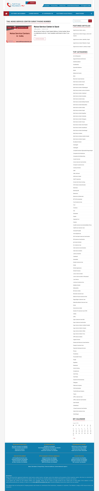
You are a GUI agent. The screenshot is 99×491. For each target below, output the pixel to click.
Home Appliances (77, 233)
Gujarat (10, 27)
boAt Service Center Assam (79, 81)
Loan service (76, 279)
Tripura (74, 394)
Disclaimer (46, 5)
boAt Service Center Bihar (78, 84)
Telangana (75, 382)
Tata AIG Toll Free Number (78, 379)
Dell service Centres (20, 449)
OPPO (74, 316)
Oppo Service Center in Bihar (79, 331)
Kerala (74, 265)
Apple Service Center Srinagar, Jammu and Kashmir (82, 34)
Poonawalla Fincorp (77, 356)
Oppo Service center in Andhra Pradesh (81, 325)
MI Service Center (77, 290)
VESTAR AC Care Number (49, 446)
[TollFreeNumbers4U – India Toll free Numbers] (6, 13)
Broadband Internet (77, 141)
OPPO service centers (77, 336)
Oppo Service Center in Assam (79, 328)
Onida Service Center (20, 450)
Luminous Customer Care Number (20, 447)
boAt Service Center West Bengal (80, 130)
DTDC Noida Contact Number (79, 184)
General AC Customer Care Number (49, 450)
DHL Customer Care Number (79, 462)
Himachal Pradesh (77, 230)
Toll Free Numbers (77, 388)
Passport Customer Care (78, 345)
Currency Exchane (77, 167)
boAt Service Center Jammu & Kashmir (81, 90)
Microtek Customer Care (78, 293)
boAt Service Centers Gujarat (79, 139)
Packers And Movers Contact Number (81, 342)
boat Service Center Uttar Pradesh (80, 124)
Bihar (74, 76)
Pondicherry (75, 353)
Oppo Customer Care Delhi (79, 319)
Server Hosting (76, 368)
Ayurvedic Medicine (77, 67)
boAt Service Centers (77, 133)
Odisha (74, 313)
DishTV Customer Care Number (49, 458)
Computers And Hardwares (79, 153)
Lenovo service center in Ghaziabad (80, 276)
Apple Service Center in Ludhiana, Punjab (82, 46)
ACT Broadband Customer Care (20, 458)
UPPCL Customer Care (78, 396)
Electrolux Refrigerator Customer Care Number (49, 447)
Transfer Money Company (78, 391)
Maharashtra (76, 288)
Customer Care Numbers (18, 13)
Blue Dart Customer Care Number (79, 460)
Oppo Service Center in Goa (79, 333)
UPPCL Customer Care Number (79, 399)
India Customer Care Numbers (79, 247)
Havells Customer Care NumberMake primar (82, 225)
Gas (74, 210)
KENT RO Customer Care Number (49, 462)
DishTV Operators (77, 179)
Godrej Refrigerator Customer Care (49, 460)
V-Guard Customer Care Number (80, 408)
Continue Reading (39, 38)
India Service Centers (77, 250)
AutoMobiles (76, 64)
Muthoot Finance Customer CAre (80, 296)
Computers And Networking (79, 156)
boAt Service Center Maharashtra (80, 104)
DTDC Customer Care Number (79, 458)
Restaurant (75, 365)
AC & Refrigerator (47, 13)
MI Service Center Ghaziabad (79, 449)
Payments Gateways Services (79, 348)
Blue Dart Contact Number (78, 78)
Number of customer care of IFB (80, 310)
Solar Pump (75, 373)
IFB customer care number (79, 239)
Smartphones (80, 13)
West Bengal (76, 414)
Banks (74, 70)
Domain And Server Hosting (79, 182)
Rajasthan (75, 362)
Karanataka (75, 259)
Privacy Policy (54, 5)
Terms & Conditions (49, 466)
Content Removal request (61, 466)
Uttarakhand (75, 405)
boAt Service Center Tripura (79, 121)
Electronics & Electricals (64, 13)
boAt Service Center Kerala (79, 98)
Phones (74, 351)
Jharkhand (75, 256)
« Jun (74, 438)
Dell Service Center (77, 176)
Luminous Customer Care (78, 282)
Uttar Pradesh (76, 402)
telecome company (77, 385)
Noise (15, 27)
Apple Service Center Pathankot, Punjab (81, 43)
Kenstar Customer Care (78, 262)
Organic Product (76, 339)
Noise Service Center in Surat (46, 27)
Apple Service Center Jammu (79, 30)
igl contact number (77, 242)
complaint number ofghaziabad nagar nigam (83, 150)
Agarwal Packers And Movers (79, 58)
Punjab (74, 359)
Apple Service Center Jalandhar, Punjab (81, 39)
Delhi (74, 170)
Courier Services (34, 13)
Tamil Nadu (75, 376)
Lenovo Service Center (78, 273)
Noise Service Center (22, 27)
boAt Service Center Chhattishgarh (80, 87)
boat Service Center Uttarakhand (80, 127)
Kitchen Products (77, 270)
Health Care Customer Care (79, 227)
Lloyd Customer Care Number (49, 449)
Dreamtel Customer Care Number (20, 459)
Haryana (75, 222)
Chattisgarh (75, 147)
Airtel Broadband (77, 61)
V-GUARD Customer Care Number (49, 459)
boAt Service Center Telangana (79, 119)
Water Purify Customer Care (79, 411)
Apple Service (40, 2)
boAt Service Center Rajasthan (79, 113)
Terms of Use (62, 5)
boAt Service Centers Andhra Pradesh (81, 136)
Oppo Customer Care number (79, 322)
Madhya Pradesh (76, 285)
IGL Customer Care (77, 245)
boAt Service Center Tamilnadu (79, 116)
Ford (74, 204)
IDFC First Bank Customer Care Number (81, 236)
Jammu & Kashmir (77, 253)
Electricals (75, 187)
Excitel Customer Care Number (20, 460)
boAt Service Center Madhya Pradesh (81, 101)
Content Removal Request (73, 5)
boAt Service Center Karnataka (79, 96)
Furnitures (75, 207)
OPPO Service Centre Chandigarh (79, 446)
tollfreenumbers (37, 29)
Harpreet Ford (76, 219)
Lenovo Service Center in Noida (79, 447)
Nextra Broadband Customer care (80, 302)
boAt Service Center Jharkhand (79, 93)
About (29, 466)
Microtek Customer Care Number (20, 446)
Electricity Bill (76, 190)
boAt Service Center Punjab (79, 110)
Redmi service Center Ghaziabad (79, 450)
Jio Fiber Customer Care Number (19, 462)
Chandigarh (75, 144)
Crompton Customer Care (78, 164)
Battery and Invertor (77, 73)
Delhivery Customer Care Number (79, 459)
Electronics (75, 193)
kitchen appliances (77, 268)
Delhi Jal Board (76, 173)
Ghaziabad (75, 213)
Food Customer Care (77, 202)
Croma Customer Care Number (79, 162)
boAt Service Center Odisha (79, 107)
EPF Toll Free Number (77, 199)
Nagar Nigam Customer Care (79, 299)
